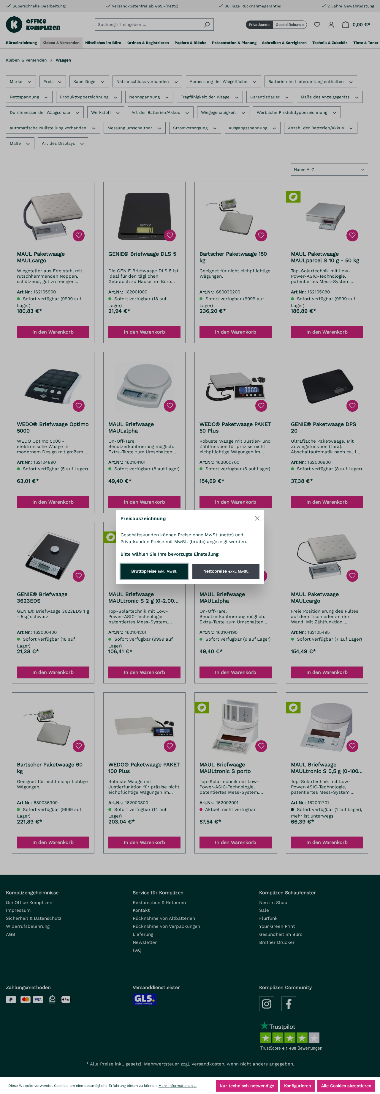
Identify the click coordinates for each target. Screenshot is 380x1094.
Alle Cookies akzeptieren (346, 1085)
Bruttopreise (154, 571)
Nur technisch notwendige (247, 1085)
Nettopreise (225, 571)
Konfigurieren (297, 1085)
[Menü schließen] (257, 518)
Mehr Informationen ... (178, 1086)
